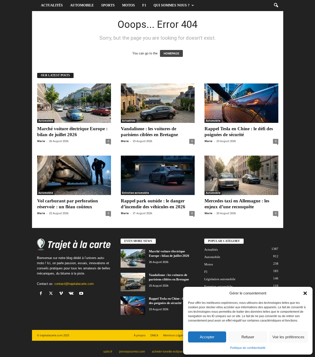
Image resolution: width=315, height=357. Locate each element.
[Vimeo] (62, 294)
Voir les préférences (288, 337)
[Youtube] (81, 294)
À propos (139, 335)
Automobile (82, 5)
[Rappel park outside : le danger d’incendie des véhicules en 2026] (158, 175)
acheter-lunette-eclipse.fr (168, 351)
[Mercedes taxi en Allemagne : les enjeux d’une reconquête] (241, 175)
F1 (144, 5)
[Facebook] (42, 294)
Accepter (207, 337)
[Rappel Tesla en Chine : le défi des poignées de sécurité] (241, 103)
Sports (108, 5)
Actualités (52, 5)
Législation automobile (220, 279)
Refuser (247, 337)
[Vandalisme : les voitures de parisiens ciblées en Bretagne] (158, 103)
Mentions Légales (174, 335)
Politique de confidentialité (248, 348)
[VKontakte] (72, 294)
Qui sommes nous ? (171, 5)
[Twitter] (52, 294)
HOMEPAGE (171, 53)
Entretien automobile (135, 193)
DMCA (154, 335)
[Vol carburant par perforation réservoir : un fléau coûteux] (74, 175)
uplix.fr (107, 351)
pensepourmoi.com (132, 351)
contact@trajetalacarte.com (74, 284)
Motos (128, 5)
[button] (305, 293)
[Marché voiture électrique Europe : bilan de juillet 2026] (74, 103)
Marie (41, 141)
